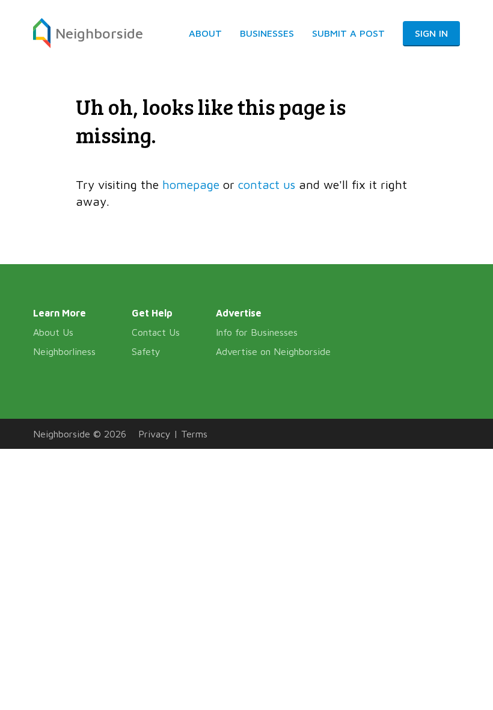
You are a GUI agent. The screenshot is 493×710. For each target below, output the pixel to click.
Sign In (431, 33)
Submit (348, 33)
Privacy (154, 433)
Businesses (267, 33)
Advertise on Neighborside (273, 351)
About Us (53, 332)
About (205, 33)
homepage (190, 184)
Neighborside (99, 33)
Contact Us (156, 332)
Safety (146, 351)
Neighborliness (64, 351)
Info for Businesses (257, 332)
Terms (194, 433)
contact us (266, 184)
